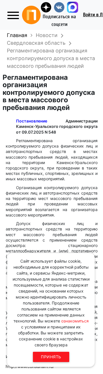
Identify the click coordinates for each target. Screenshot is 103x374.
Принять (51, 356)
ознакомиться (75, 320)
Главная (17, 35)
